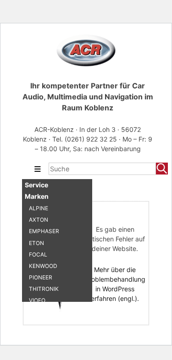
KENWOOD (43, 265)
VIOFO (37, 300)
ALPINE (38, 208)
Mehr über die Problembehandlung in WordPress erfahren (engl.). (115, 284)
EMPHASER (44, 231)
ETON (36, 243)
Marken (37, 196)
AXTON (38, 219)
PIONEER (40, 277)
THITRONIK (44, 288)
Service (36, 185)
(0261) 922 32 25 (92, 139)
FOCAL (38, 254)
